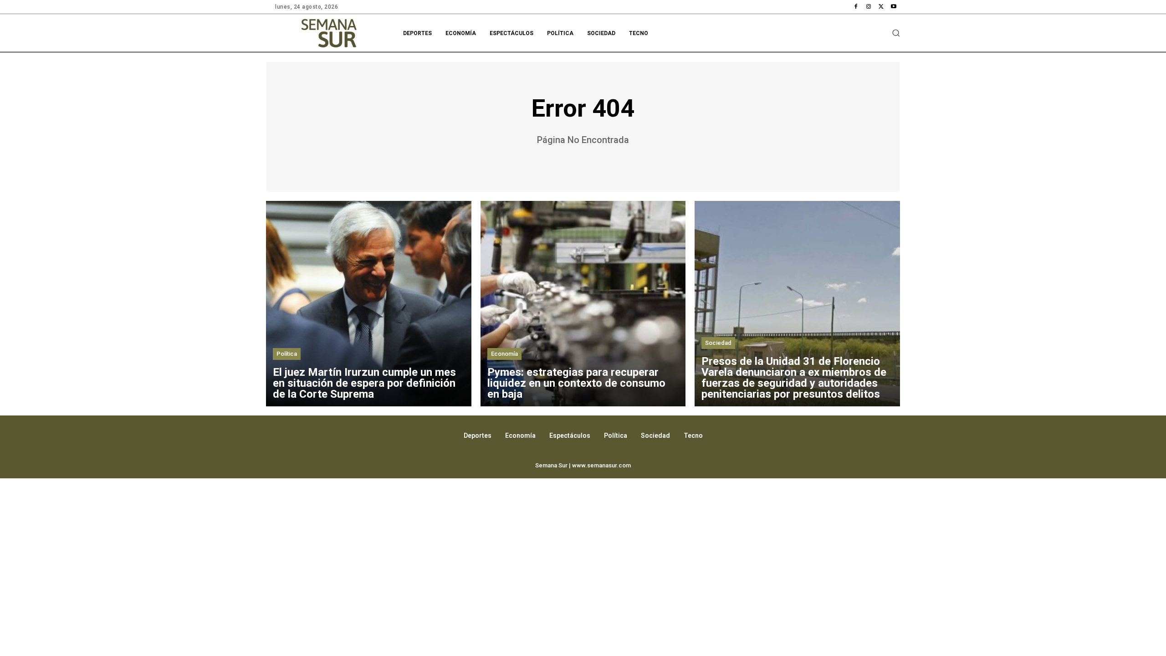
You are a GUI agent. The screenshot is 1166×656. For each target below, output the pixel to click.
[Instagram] (868, 6)
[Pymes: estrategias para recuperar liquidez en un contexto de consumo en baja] (583, 303)
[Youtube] (893, 6)
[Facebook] (856, 6)
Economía (504, 353)
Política (286, 353)
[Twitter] (881, 6)
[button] (896, 33)
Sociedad (718, 342)
